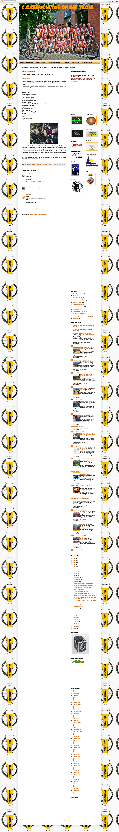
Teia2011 (75, 318)
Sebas (76, 734)
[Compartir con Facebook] (62, 164)
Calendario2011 (77, 297)
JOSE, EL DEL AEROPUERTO (87, 415)
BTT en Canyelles (79, 604)
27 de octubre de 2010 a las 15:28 (35, 181)
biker (74, 295)
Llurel (76, 716)
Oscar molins (78, 725)
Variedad (83, 524)
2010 (74, 575)
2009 (74, 626)
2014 (74, 566)
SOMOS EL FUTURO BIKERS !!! (81, 498)
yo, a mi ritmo (77, 373)
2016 (74, 562)
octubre (76, 581)
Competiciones (77, 302)
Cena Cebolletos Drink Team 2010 (83, 593)
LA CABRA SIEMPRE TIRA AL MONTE (82, 333)
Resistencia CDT (87, 62)
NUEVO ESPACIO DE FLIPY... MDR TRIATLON (85, 595)
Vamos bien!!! (84, 388)
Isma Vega (77, 706)
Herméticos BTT (77, 399)
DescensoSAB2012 (78, 304)
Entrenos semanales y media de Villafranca (86, 473)
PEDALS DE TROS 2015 (86, 401)
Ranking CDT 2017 (54, 62)
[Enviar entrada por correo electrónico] (55, 164)
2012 (74, 571)
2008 (74, 628)
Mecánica (75, 62)
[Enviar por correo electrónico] (57, 164)
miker (76, 788)
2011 (74, 573)
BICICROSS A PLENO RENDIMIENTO (83, 583)
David (76, 695)
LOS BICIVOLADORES (78, 431)
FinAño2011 (76, 309)
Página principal (26, 62)
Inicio (45, 212)
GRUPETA (77, 702)
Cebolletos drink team (79, 300)
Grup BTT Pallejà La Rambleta (82, 485)
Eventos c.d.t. (76, 307)
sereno (28, 186)
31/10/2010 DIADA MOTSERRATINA (83, 585)
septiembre (77, 606)
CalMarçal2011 (77, 299)
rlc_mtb (76, 790)
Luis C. (76, 718)
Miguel (76, 720)
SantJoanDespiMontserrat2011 (82, 316)
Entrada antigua (61, 212)
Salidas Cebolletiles (78, 313)
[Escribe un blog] (59, 164)
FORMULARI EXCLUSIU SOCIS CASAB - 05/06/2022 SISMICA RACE (82, 328)
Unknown (77, 736)
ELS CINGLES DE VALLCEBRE (87, 460)
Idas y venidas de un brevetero (82, 360)
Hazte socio (40, 62)
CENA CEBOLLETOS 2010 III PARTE (83, 587)
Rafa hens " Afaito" (79, 731)
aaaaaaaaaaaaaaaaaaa (80, 428)
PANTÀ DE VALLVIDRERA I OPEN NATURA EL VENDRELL (87, 433)
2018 (74, 558)
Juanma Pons (78, 711)
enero (76, 623)
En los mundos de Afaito (80, 535)
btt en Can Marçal (79, 589)
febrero (76, 621)
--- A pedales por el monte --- (81, 346)
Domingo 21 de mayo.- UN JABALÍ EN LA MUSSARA (87, 374)
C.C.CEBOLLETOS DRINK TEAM (57, 8)
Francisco (77, 700)
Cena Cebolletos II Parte (81, 591)
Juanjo (76, 709)
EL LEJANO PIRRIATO (78, 387)
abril (75, 617)
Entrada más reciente (28, 212)
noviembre (77, 579)
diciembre (77, 577)
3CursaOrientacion (78, 293)
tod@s (28, 78)
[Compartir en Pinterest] (64, 164)
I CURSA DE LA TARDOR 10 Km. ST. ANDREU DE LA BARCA (85, 601)
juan (75, 786)
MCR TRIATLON (77, 471)
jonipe (76, 783)
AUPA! (27, 194)
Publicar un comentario (31, 209)
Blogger (69, 821)
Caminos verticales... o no (80, 523)
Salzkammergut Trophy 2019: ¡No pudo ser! (87, 347)
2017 (74, 560)
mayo (76, 615)
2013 (74, 569)
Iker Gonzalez (78, 704)
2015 (74, 564)
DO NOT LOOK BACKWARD (80, 510)
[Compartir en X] (61, 164)
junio (75, 613)
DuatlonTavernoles (78, 306)
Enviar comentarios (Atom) (38, 214)
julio (75, 610)
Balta (76, 691)
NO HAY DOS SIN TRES (86, 511)
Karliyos (76, 713)
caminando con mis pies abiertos (83, 458)
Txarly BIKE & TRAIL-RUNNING (81, 446)
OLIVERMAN (77, 722)
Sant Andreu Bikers (78, 550)
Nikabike (75, 414)
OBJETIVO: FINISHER (78, 426)
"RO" (27, 173)
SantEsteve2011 (77, 315)
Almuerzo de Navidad (86, 487)
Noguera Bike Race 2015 (79, 311)
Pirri (75, 727)
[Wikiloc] (78, 662)
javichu (76, 781)
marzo (76, 619)
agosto (76, 608)
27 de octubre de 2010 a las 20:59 (35, 190)
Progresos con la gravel (86, 361)
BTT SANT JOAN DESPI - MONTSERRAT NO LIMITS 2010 (85, 598)
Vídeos (66, 62)
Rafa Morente (78, 729)
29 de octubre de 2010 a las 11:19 (35, 206)
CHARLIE (76, 693)
